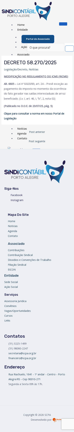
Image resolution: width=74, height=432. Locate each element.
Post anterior (37, 132)
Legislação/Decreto (15, 69)
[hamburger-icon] (63, 24)
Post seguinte (37, 141)
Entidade (22, 29)
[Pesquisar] (69, 49)
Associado (23, 54)
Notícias (33, 69)
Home (21, 24)
